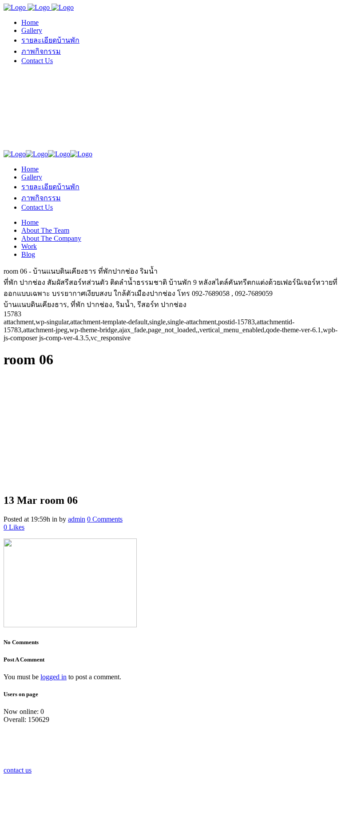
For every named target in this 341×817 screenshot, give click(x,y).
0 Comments (105, 519)
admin (76, 519)
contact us (18, 770)
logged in (53, 677)
